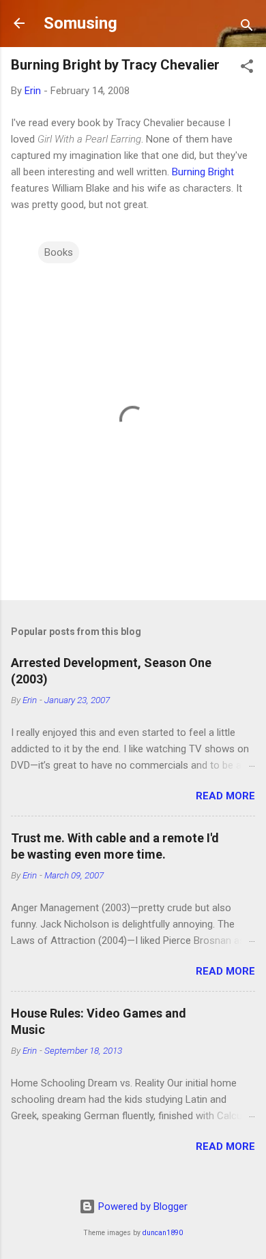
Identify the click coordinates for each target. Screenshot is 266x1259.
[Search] (247, 27)
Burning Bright (203, 172)
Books (58, 252)
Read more (225, 796)
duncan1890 (163, 1232)
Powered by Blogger (141, 1206)
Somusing (80, 23)
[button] (247, 68)
